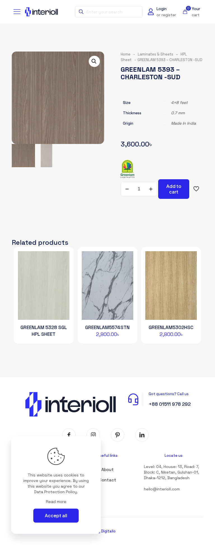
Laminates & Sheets (155, 54)
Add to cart (173, 189)
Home (125, 54)
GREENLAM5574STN (107, 327)
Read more (56, 501)
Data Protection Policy (55, 491)
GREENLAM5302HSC (171, 327)
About (107, 469)
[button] (94, 61)
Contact (107, 480)
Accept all (56, 515)
